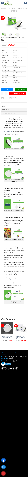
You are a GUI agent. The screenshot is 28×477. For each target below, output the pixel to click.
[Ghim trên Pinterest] (13, 98)
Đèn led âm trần (22, 8)
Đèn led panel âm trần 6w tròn (7, 337)
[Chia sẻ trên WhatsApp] (2, 98)
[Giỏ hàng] (25, 3)
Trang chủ (4, 8)
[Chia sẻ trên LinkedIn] (15, 98)
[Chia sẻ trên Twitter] (8, 98)
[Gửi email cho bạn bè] (10, 98)
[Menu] (2, 3)
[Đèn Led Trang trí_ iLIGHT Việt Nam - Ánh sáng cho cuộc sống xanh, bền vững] (13, 3)
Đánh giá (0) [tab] (5, 109)
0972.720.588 (21, 89)
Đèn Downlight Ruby (8, 131)
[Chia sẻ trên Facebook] (5, 98)
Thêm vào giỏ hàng (17, 93)
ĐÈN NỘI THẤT (12, 8)
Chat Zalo (8, 89)
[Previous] (3, 22)
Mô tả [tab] (4, 106)
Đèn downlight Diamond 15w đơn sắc (20, 338)
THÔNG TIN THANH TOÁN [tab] (8, 113)
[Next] (24, 22)
